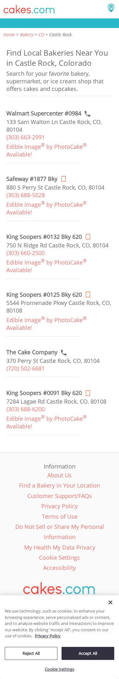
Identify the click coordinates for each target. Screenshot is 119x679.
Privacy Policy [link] (59, 506)
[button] (29, 9)
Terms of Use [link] (59, 516)
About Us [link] (59, 475)
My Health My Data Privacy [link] (59, 547)
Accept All (88, 653)
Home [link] (9, 34)
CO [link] (41, 34)
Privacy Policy (48, 636)
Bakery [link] (26, 34)
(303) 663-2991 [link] (25, 137)
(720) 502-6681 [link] (25, 368)
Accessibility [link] (59, 568)
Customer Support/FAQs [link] (59, 496)
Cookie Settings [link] (59, 557)
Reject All (31, 653)
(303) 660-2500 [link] (25, 253)
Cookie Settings (60, 669)
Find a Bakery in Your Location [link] (59, 485)
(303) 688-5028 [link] (25, 195)
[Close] (110, 602)
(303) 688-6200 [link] (25, 409)
